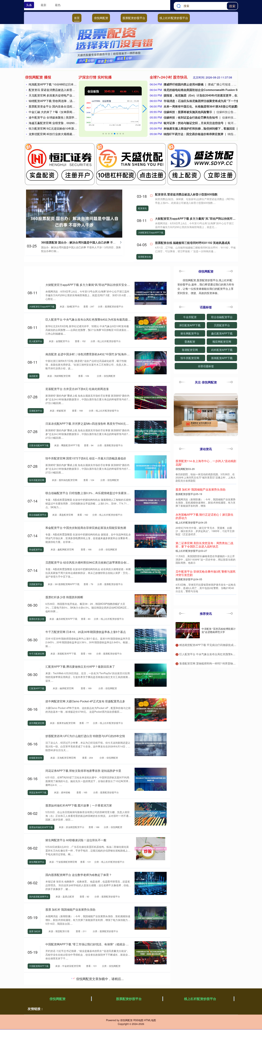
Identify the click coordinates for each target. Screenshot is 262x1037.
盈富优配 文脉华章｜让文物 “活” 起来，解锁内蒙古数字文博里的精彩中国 (91, 979)
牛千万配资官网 (36, 653)
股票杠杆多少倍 (36, 618)
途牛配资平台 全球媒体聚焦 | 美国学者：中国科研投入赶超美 (67, 117)
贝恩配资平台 (35, 584)
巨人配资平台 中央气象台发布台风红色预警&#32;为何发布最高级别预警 (90, 319)
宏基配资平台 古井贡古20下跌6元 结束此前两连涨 (77, 389)
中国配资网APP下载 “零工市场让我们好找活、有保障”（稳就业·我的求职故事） (95, 944)
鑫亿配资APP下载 (222, 333)
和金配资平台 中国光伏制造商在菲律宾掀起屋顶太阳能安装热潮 (85, 528)
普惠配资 (189, 341)
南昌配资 (33, 375)
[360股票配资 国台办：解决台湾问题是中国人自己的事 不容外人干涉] (74, 221)
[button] (81, 109)
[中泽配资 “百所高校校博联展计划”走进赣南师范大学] (188, 630)
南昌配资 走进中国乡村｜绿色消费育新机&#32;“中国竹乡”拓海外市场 (88, 354)
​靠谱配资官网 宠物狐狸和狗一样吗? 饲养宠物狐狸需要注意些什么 (218, 663)
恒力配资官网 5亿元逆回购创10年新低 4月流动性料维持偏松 (67, 128)
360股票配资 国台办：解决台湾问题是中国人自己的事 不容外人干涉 (84, 242)
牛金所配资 (190, 317)
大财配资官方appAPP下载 (150, 232)
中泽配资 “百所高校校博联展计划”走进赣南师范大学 (219, 630)
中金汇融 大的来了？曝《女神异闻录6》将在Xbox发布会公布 (67, 112)
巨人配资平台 (35, 341)
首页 (77, 18)
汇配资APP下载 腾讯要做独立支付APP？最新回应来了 (80, 666)
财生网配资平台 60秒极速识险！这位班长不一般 (75, 840)
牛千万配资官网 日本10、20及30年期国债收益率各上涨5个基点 (85, 632)
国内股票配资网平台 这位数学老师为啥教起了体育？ (78, 875)
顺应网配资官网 (221, 341)
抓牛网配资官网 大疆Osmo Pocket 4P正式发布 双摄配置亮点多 (85, 701)
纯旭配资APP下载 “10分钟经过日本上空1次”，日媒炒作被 (65, 84)
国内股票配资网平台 (38, 896)
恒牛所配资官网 (36, 479)
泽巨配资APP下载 (190, 325)
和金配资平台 (35, 549)
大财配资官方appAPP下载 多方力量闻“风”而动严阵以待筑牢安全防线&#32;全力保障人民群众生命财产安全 (112, 285)
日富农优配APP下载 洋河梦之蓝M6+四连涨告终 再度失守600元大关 (88, 423)
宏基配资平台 (35, 410)
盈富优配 (33, 1000)
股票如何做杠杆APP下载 (41, 827)
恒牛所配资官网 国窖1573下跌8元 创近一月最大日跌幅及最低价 (85, 458)
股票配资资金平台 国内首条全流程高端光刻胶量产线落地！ (66, 106)
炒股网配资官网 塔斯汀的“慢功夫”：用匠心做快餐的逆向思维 (205, 580)
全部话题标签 (206, 366)
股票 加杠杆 (34, 931)
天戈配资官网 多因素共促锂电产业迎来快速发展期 (60, 95)
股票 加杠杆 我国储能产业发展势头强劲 (70, 909)
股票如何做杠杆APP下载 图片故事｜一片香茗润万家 (78, 805)
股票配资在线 (144, 256)
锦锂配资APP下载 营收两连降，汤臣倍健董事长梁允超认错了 (68, 101)
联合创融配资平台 (37, 514)
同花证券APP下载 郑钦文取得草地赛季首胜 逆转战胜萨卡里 (83, 771)
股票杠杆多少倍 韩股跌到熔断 (64, 597)
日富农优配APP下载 (38, 445)
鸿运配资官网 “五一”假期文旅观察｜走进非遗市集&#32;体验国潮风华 (88, 1014)
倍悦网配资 (101, 18)
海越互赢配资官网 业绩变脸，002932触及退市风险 (61, 123)
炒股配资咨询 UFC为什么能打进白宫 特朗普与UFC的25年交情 (85, 736)
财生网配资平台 (36, 861)
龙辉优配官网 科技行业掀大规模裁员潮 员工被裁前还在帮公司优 (69, 134)
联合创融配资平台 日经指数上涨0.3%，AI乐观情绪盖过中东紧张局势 (88, 493)
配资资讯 (142, 208)
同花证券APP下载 (37, 792)
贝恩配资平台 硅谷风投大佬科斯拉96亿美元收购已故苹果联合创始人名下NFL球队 (97, 562)
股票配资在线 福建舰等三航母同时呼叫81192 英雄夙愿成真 (192, 243)
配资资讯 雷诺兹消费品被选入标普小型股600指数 (60, 90)
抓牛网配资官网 (36, 722)
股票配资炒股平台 (133, 18)
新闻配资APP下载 (222, 358)
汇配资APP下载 (36, 688)
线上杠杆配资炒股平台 (174, 18)
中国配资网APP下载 (38, 965)
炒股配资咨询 (35, 757)
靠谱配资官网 (190, 350)
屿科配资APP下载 (222, 350)
